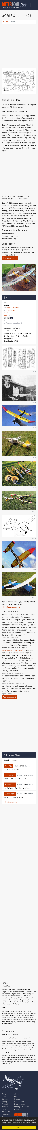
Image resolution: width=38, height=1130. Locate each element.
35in (5, 315)
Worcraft (11, 310)
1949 (6, 313)
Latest (4, 1096)
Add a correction (9, 258)
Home (5, 22)
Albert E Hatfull (12, 308)
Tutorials (5, 1104)
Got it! (19, 1127)
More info (4, 1124)
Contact (17, 1109)
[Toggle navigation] (33, 5)
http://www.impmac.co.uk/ (12, 650)
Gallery (4, 1101)
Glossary (17, 1099)
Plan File (8, 766)
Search (4, 1094)
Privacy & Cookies (21, 1107)
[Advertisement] (19, 44)
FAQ (15, 1096)
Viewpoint (6, 1112)
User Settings (19, 1104)
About (16, 1094)
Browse (4, 1099)
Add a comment (9, 697)
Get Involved (19, 1101)
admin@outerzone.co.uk (11, 607)
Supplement (10, 775)
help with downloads (10, 802)
